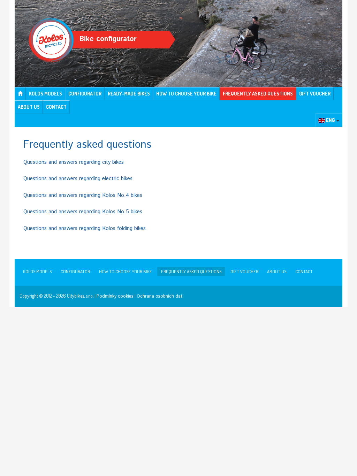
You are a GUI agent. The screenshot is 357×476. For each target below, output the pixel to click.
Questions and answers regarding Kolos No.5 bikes (82, 211)
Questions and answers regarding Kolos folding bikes (84, 228)
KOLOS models (37, 271)
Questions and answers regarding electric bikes (77, 178)
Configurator (84, 94)
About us (29, 107)
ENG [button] (330, 120)
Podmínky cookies (115, 296)
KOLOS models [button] (45, 94)
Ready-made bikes (129, 94)
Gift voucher (315, 94)
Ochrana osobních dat (159, 296)
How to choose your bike (186, 94)
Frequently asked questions (258, 94)
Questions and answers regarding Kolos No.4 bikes (82, 195)
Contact (56, 107)
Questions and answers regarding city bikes (73, 162)
